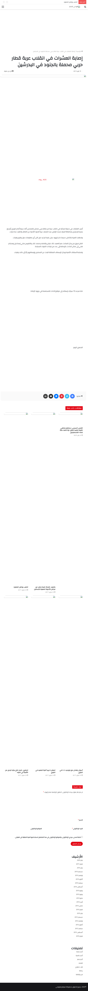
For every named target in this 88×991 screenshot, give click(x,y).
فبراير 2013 (79, 909)
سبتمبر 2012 (79, 928)
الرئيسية (78, 51)
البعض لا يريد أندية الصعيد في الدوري (45, 771)
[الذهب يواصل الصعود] (16, 498)
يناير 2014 (80, 867)
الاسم (80, 820)
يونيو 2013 (79, 894)
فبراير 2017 (79, 864)
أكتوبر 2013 (79, 879)
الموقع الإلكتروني (36, 828)
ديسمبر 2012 (79, 917)
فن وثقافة (79, 974)
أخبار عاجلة (79, 951)
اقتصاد (80, 963)
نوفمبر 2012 (79, 920)
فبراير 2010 (79, 936)
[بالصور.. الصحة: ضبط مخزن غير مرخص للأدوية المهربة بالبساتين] (43, 498)
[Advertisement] (43, 27)
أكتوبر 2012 (79, 924)
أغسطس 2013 (78, 886)
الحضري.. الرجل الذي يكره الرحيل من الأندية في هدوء (16, 771)
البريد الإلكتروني (77, 828)
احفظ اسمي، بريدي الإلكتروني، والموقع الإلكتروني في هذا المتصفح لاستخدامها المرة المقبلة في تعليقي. (48, 837)
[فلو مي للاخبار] (74, 7)
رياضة (81, 970)
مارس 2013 (79, 905)
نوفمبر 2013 (79, 875)
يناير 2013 (80, 913)
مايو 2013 (79, 898)
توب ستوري (79, 966)
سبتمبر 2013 (79, 883)
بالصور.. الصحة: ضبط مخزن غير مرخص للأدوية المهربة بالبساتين (44, 588)
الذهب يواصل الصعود (70, 2)
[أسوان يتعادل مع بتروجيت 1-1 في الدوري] (71, 682)
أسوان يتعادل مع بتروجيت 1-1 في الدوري (71, 771)
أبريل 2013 (79, 902)
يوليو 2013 (79, 890)
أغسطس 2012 (78, 932)
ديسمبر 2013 (79, 871)
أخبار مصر (80, 959)
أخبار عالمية (79, 955)
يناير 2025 (80, 860)
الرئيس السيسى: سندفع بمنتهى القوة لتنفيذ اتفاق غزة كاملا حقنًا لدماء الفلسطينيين (71, 430)
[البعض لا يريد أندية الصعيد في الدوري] (43, 682)
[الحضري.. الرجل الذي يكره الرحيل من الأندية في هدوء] (16, 682)
